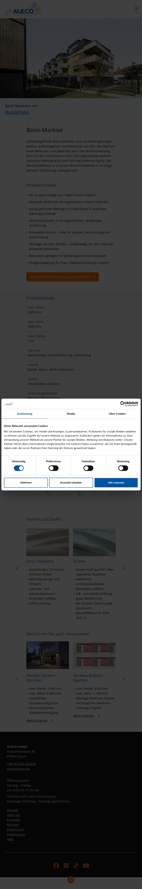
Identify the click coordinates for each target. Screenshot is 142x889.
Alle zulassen (116, 482)
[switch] (54, 468)
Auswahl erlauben (71, 482)
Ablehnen (26, 482)
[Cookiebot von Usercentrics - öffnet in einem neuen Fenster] (123, 403)
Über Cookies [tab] (117, 413)
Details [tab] (71, 413)
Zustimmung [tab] (24, 413)
